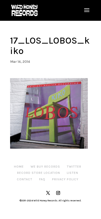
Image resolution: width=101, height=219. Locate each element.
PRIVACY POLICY (65, 179)
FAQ (42, 179)
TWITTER (74, 166)
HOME (19, 166)
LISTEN (72, 173)
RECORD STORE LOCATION (38, 173)
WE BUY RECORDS (45, 166)
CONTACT (24, 179)
